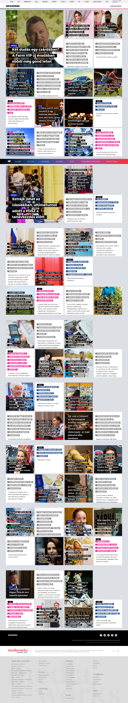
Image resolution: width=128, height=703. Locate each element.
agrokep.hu (42, 693)
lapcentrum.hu (97, 684)
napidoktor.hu (70, 675)
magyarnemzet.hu (44, 675)
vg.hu (40, 691)
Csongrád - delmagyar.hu (19, 673)
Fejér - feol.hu (16, 677)
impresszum (110, 640)
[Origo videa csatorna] (112, 635)
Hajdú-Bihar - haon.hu (18, 681)
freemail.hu (96, 677)
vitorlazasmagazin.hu (72, 684)
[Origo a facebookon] (101, 635)
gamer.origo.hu (70, 670)
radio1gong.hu (97, 693)
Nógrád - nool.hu (17, 690)
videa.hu (95, 682)
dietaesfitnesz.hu (71, 681)
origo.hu (41, 682)
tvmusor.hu (69, 688)
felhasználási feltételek (91, 640)
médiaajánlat (117, 640)
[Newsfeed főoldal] (12, 635)
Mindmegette (27, 1)
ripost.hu (95, 661)
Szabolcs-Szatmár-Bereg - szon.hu (22, 695)
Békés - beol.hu (16, 668)
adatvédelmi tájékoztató (78, 640)
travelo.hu (69, 679)
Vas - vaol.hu (42, 661)
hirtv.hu (41, 679)
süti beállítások (102, 640)
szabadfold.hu (43, 677)
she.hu (95, 667)
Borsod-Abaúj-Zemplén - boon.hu (21, 670)
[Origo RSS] (116, 635)
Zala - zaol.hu (43, 665)
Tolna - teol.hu (16, 697)
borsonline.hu (70, 698)
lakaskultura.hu (70, 668)
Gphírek (72, 1)
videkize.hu (69, 686)
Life (19, 1)
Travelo (63, 1)
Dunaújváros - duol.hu (18, 675)
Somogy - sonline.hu (18, 693)
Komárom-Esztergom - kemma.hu (22, 688)
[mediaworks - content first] (18, 651)
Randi (87, 1)
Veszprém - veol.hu (44, 663)
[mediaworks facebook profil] (113, 651)
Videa (36, 1)
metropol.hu (96, 663)
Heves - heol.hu (16, 684)
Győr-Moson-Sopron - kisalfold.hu (22, 679)
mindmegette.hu (71, 677)
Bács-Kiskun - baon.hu (18, 664)
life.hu (95, 665)
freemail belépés (116, 6)
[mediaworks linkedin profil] (118, 651)
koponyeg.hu (97, 679)
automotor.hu (70, 666)
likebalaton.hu (70, 673)
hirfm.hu (95, 696)
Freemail (54, 1)
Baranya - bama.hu (17, 666)
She (79, 1)
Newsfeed (45, 1)
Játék (107, 1)
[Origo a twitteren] (105, 635)
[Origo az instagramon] (108, 635)
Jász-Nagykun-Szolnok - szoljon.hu (22, 686)
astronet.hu (69, 664)
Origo (11, 1)
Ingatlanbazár (97, 1)
